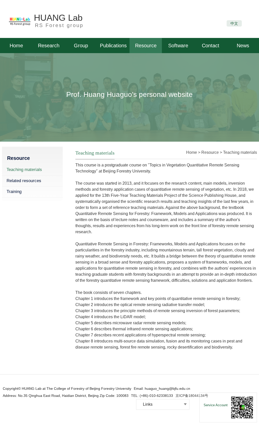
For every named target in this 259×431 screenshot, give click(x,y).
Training (14, 191)
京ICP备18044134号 (192, 396)
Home (16, 45)
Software (178, 45)
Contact (210, 45)
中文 (234, 23)
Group (81, 45)
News (243, 45)
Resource (146, 45)
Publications (113, 45)
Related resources (24, 180)
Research (48, 45)
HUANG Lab (58, 18)
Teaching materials (24, 169)
